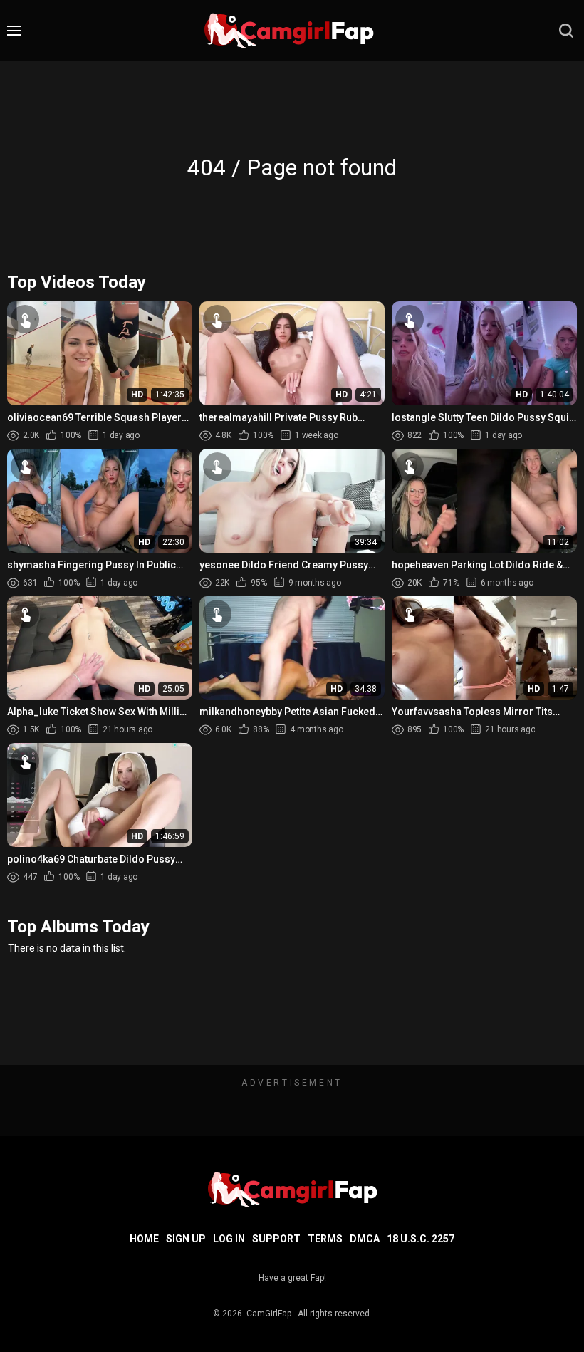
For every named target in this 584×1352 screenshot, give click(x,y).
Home (144, 1238)
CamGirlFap (268, 1314)
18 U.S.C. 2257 (420, 1238)
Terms (325, 1238)
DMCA (365, 1238)
